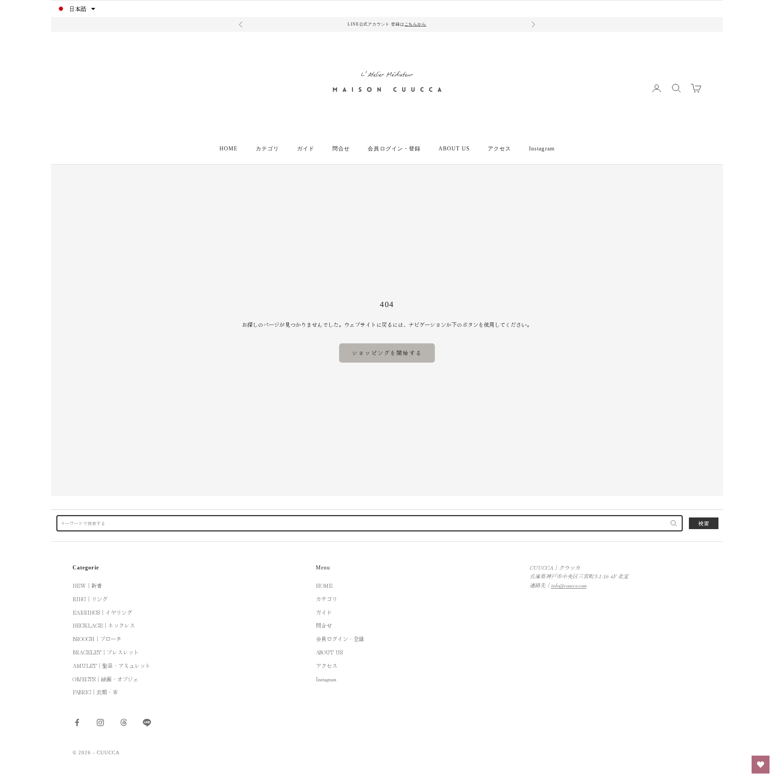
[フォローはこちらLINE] (146, 722)
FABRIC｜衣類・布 (95, 692)
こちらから (415, 24)
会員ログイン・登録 (394, 148)
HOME (228, 148)
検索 (703, 523)
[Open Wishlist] (761, 765)
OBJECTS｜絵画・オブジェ (105, 679)
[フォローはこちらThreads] (123, 722)
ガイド (305, 148)
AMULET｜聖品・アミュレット (111, 665)
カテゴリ (267, 148)
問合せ (341, 148)
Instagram (542, 148)
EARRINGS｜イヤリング (102, 612)
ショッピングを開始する (387, 352)
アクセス (499, 148)
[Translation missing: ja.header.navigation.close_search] (673, 523)
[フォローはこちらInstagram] (100, 722)
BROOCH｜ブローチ (97, 638)
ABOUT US (454, 148)
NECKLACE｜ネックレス (104, 625)
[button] (76, 8)
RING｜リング (90, 599)
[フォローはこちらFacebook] (77, 722)
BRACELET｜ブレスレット (106, 652)
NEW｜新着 (87, 585)
